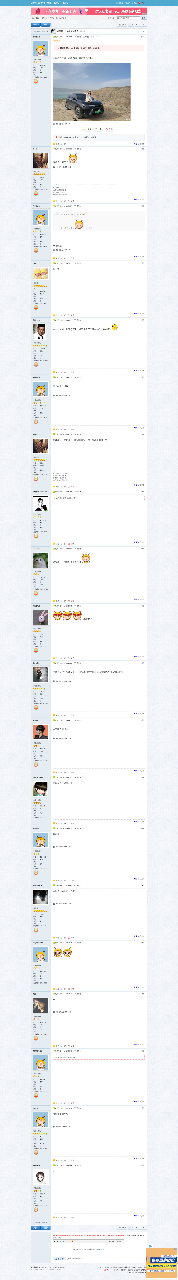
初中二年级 (37, 743)
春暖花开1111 (37, 1051)
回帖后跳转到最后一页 (76, 1258)
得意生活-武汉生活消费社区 (32, 18)
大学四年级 (37, 686)
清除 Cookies (108, 1270)
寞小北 (35, 149)
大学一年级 (37, 800)
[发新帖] (36, 25)
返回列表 (123, 25)
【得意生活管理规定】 (132, 1235)
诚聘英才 (123, 1270)
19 (41, 523)
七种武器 (36, 663)
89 (41, 974)
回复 (57, 144)
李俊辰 (93, 137)
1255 (41, 1139)
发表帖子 (120, 1241)
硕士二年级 (37, 343)
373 (41, 68)
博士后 (35, 283)
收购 (34, 263)
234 (41, 1025)
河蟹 (60, 137)
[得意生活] (38, 3)
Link (63, 1241)
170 (41, 859)
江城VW (78, 137)
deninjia (35, 720)
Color (57, 1241)
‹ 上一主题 (37, 1222)
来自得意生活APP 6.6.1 (63, 681)
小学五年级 (37, 1074)
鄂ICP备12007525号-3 (138, 1267)
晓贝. (34, 994)
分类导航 (114, 1267)
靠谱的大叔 (36, 320)
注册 (121, 3)
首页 (49, 3)
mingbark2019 (38, 943)
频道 (56, 3)
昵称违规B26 (37, 1165)
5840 (41, 694)
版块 (65, 3)
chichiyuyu (36, 549)
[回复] (45, 25)
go (143, 31)
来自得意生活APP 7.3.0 (63, 124)
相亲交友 (44, 18)
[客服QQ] (150, 1247)
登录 (117, 3)
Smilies (72, 1241)
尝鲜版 (107, 1267)
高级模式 (112, 1241)
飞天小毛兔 (36, 606)
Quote (66, 1241)
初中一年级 (37, 965)
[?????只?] (41, 63)
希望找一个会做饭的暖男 (67, 31)
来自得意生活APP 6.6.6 (63, 167)
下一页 (142, 25)
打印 (92, 37)
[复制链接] (82, 31)
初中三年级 (37, 571)
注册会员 (100, 1249)
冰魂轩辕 (86, 137)
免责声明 (130, 1270)
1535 (41, 916)
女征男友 (57, 41)
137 (41, 1196)
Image (60, 1241)
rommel (35, 1108)
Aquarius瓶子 (37, 885)
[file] (92, 92)
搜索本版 (111, 18)
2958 (41, 751)
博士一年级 (37, 1131)
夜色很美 (36, 828)
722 (41, 808)
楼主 (142, 37)
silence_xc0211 (38, 777)
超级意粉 (36, 172)
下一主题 (44, 1222)
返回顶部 (141, 144)
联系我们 (117, 1270)
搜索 (143, 18)
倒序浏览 (86, 37)
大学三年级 (37, 629)
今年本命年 (36, 37)
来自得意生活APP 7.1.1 (63, 738)
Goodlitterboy (68, 137)
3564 (41, 351)
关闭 (175, 1249)
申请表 (120, 1267)
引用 (64, 144)
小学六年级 (37, 59)
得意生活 (127, 1267)
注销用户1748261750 (40, 492)
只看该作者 (77, 37)
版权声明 (137, 1270)
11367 (42, 294)
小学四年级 (37, 851)
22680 (42, 180)
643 (41, 580)
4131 (41, 637)
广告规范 (144, 1270)
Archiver (101, 1267)
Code (69, 1241)
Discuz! (62, 1267)
